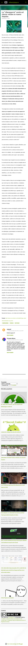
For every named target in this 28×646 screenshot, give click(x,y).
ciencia (11, 323)
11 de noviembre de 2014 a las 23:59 (15, 330)
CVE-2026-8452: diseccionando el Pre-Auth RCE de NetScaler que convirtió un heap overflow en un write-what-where (13, 570)
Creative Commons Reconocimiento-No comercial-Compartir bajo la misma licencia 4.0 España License (13, 620)
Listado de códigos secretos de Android (11, 432)
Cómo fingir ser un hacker (7, 597)
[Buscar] (26, 2)
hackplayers (11, 617)
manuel (9, 329)
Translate (13, 385)
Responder (10, 335)
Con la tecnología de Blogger (15, 644)
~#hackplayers (14, 2)
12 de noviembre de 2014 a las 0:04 (15, 339)
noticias (17, 323)
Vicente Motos (11, 338)
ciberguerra (5, 323)
